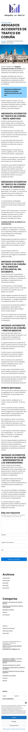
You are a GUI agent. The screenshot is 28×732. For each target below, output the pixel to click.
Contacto (5, 625)
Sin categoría (6, 614)
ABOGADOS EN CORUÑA (9, 675)
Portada (3, 41)
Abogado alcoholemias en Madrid (11, 665)
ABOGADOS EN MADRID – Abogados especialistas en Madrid (12, 659)
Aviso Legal (23, 728)
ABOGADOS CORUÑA (6, 22)
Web (2, 550)
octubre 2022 (6, 580)
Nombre (4, 534)
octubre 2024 (6, 578)
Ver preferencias (14, 725)
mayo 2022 (5, 585)
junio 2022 (5, 583)
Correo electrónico (7, 542)
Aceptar (14, 717)
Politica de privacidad (15, 728)
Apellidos (16, 696)
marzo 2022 (6, 587)
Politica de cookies (6, 728)
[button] (26, 702)
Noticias (5, 612)
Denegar (14, 721)
